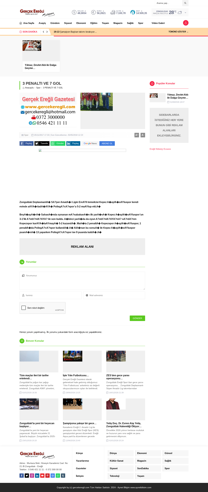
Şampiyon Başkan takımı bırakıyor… (75, 31)
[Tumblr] (63, 475)
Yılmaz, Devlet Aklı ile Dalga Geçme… (40, 66)
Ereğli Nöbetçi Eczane (160, 149)
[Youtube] (42, 475)
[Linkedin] (37, 475)
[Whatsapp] (58, 475)
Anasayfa (29, 88)
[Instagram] (32, 475)
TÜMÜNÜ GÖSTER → (179, 32)
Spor (38, 88)
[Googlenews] (53, 475)
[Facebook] (21, 475)
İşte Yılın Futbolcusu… (76, 375)
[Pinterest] (47, 475)
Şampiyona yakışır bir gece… (80, 423)
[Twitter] (27, 475)
